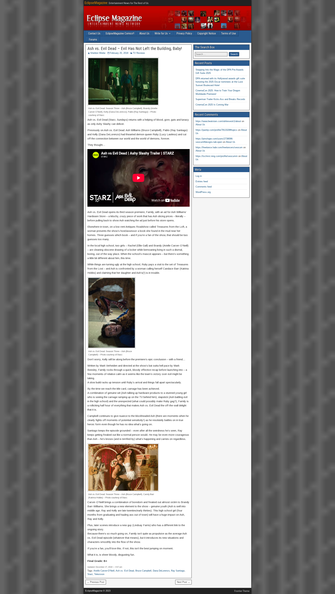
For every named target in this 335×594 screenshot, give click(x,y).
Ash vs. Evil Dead (125, 570)
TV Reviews (139, 53)
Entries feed (202, 181)
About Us (144, 33)
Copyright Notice (206, 33)
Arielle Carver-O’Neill (104, 570)
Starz (90, 574)
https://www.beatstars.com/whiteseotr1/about (218, 121)
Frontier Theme (242, 591)
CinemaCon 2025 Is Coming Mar (212, 104)
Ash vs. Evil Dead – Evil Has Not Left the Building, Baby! (134, 48)
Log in (199, 176)
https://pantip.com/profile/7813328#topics (216, 130)
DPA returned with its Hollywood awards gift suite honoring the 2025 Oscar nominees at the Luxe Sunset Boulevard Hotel (220, 82)
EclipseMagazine (95, 3)
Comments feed (204, 186)
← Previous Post (95, 582)
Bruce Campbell (143, 570)
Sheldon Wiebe (97, 53)
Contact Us (94, 33)
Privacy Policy (184, 33)
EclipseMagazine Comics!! (120, 33)
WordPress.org (203, 192)
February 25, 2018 (119, 53)
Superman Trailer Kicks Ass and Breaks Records (220, 99)
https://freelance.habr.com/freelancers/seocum (219, 147)
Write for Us (161, 33)
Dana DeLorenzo (161, 570)
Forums (93, 39)
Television (99, 574)
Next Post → (183, 582)
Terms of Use (228, 33)
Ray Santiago (178, 570)
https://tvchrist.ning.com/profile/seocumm (217, 156)
